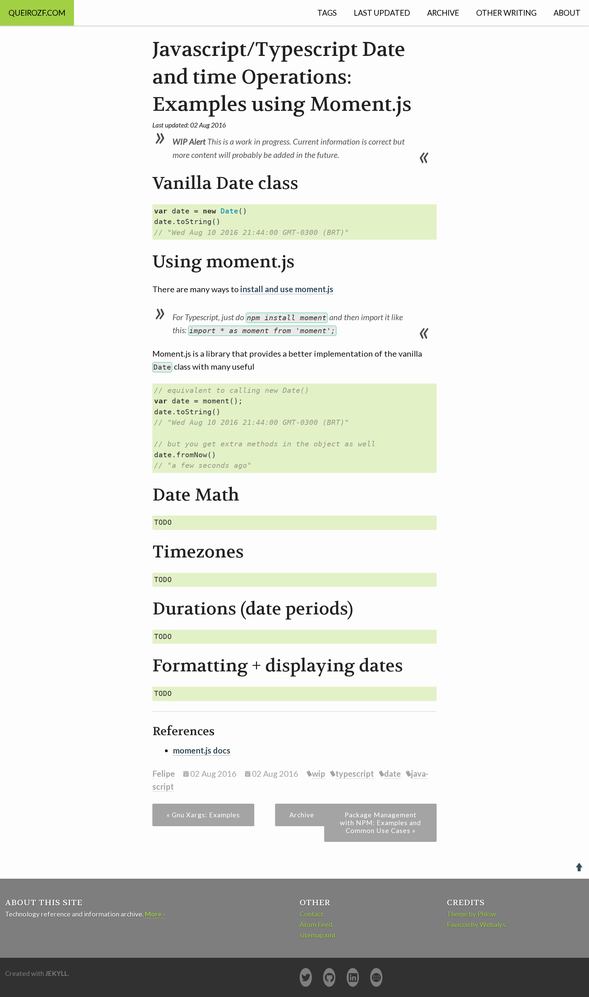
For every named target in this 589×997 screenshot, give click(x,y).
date (392, 773)
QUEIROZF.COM (37, 12)
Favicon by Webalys (476, 924)
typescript (354, 773)
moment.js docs (201, 750)
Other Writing (506, 12)
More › (155, 914)
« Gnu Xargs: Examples (203, 815)
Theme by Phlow (471, 914)
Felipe (163, 773)
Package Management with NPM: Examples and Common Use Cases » (380, 822)
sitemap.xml (317, 935)
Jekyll (56, 973)
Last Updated (382, 12)
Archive (443, 12)
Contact (311, 914)
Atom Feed (316, 924)
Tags (327, 12)
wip (318, 773)
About (567, 12)
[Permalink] (144, 184)
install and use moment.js (286, 289)
